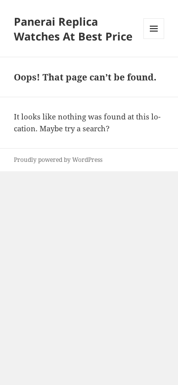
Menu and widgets (154, 38)
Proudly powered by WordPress (58, 159)
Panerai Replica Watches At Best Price (73, 28)
